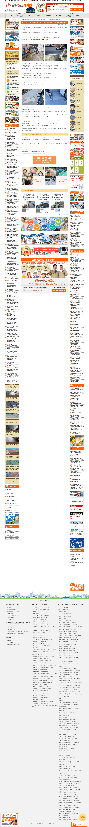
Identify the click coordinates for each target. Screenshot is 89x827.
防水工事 (77, 106)
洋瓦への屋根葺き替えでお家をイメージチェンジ (13, 310)
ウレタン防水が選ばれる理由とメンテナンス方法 (13, 174)
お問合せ (9, 507)
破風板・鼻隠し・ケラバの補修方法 (66, 676)
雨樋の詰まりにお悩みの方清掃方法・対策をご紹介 (77, 465)
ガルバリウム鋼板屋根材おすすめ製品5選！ (77, 236)
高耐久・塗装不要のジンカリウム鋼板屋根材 (13, 334)
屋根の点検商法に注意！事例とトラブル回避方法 (77, 416)
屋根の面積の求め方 (11, 231)
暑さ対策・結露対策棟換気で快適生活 (66, 712)
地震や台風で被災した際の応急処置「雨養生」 (13, 225)
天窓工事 (77, 128)
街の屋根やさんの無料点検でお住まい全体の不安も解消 (33, 151)
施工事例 (30, 15)
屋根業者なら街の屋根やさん (13, 644)
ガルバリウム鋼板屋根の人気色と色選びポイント (69, 650)
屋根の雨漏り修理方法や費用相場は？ (13, 345)
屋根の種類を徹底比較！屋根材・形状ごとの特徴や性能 (70, 655)
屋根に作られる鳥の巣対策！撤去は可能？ (41, 697)
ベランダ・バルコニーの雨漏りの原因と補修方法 (13, 192)
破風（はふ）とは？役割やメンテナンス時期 (13, 381)
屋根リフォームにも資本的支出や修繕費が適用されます (44, 665)
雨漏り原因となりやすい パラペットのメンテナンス (43, 678)
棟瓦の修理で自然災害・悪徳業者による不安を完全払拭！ (71, 694)
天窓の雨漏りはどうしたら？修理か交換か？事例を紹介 (70, 678)
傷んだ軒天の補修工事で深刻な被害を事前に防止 (13, 167)
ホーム (10, 15)
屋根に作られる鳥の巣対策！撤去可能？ (77, 472)
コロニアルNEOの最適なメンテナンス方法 (77, 315)
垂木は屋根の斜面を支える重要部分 (40, 671)
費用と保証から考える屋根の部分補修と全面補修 (43, 667)
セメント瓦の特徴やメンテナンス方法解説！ (13, 196)
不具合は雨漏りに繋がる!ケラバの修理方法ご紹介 (13, 160)
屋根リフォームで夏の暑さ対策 (39, 641)
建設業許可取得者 (11, 496)
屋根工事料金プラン (37, 613)
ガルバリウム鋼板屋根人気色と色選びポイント (77, 233)
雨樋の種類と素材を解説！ (38, 699)
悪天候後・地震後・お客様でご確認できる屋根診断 (69, 614)
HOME (22, 19)
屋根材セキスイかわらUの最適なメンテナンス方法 (77, 312)
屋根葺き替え (78, 83)
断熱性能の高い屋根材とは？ (10, 363)
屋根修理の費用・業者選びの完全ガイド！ (13, 135)
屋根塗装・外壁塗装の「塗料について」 (67, 616)
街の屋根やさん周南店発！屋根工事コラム (16, 633)
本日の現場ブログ (11, 629)
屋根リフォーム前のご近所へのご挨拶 (75, 396)
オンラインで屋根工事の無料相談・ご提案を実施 (77, 389)
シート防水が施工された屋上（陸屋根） (30, 84)
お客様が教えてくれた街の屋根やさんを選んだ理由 (17, 631)
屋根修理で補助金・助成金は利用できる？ (76, 381)
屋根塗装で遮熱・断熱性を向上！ (66, 715)
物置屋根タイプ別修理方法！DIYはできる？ (76, 452)
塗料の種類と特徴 (76, 501)
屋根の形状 (9, 237)
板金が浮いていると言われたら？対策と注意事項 (77, 419)
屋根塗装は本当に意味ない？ (11, 139)
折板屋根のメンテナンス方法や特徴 (66, 666)
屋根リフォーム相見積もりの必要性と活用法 (42, 660)
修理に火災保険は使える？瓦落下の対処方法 (77, 341)
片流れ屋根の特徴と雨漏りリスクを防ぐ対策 (13, 241)
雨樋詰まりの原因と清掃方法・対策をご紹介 (42, 693)
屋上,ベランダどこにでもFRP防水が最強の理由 (13, 185)
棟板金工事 (78, 117)
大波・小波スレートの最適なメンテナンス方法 (13, 210)
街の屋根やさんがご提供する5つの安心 (20, 15)
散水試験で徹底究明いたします (39, 632)
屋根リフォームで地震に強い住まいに (41, 635)
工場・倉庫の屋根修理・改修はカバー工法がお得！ (77, 459)
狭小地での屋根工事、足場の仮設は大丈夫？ (68, 631)
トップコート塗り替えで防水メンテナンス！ (13, 377)
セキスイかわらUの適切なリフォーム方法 (67, 622)
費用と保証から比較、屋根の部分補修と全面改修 (77, 268)
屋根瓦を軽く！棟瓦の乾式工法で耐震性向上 (76, 347)
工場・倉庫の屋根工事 (76, 475)
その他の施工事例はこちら (62, 214)
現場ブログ (27, 19)
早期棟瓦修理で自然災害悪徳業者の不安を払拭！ (13, 207)
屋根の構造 (9, 153)
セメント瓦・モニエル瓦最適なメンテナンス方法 (13, 200)
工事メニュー (59, 15)
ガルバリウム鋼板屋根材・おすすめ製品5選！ (68, 637)
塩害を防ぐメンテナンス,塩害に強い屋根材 (13, 300)
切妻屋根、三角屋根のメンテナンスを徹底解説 (13, 245)
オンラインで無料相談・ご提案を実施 (41, 609)
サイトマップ (10, 510)
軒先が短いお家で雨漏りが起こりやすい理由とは (13, 274)
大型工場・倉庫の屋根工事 (38, 643)
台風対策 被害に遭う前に (38, 633)
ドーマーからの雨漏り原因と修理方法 (12, 355)
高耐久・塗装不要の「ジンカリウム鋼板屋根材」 (69, 734)
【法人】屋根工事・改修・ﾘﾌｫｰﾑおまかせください (77, 485)
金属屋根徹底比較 (62, 773)
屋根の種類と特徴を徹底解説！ (11, 129)
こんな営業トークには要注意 (76, 409)
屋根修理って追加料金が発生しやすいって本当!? (77, 422)
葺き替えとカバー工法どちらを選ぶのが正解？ (77, 275)
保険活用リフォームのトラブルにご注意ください (77, 429)
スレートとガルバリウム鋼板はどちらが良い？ (77, 216)
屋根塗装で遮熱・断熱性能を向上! (76, 368)
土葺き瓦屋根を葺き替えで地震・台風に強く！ (13, 203)
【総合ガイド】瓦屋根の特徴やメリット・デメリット (70, 653)
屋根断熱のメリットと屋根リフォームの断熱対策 (13, 366)
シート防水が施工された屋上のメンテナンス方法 (13, 178)
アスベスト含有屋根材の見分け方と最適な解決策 (13, 277)
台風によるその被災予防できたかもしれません (77, 334)
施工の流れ (49, 15)
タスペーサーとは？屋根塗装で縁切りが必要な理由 (69, 685)
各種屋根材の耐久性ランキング (65, 768)
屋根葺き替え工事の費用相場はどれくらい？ (77, 264)
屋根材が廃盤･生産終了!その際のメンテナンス (12, 307)
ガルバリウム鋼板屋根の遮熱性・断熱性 (77, 229)
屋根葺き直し (78, 111)
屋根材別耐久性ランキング (11, 296)
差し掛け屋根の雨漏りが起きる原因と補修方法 (13, 248)
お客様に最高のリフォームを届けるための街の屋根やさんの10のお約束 (37, 39)
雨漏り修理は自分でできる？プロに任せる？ (13, 143)
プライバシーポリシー (12, 503)
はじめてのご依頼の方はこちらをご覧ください (42, 607)
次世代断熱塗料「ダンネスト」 (74, 364)
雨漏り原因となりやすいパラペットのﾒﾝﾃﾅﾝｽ (13, 181)
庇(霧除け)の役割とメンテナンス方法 (11, 214)
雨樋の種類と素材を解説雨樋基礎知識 (13, 370)
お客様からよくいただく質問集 (65, 620)
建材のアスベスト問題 (12, 280)
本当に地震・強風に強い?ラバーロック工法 (13, 229)
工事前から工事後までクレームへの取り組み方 (77, 399)
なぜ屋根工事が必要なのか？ (77, 254)
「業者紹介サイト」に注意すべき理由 (76, 433)
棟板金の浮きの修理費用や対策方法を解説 (13, 150)
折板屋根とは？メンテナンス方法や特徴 (77, 298)
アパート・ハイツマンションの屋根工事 (76, 478)
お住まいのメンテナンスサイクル (66, 755)
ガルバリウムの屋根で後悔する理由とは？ (12, 323)
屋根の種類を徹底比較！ (74, 278)
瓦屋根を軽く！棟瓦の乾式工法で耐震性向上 (68, 721)
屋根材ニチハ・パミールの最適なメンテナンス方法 (77, 308)
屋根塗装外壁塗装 (77, 123)
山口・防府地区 (10, 532)
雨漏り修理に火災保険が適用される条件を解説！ (77, 374)
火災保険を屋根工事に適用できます (40, 637)
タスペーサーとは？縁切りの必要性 (11, 171)
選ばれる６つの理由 (11, 609)
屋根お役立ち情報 (75, 330)
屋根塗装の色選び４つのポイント (75, 361)
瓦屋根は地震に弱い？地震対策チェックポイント (77, 351)
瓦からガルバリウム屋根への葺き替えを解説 (77, 223)
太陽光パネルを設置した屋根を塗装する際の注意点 (43, 701)
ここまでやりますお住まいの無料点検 (68, 15)
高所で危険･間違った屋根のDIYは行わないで (68, 738)
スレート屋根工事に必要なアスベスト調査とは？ (13, 374)
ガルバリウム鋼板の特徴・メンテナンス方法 (68, 732)
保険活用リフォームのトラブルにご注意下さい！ (69, 783)
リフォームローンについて (38, 663)
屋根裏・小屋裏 (10, 251)
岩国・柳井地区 (10, 535)
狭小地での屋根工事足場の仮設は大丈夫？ (76, 318)
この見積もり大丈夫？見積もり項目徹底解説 (76, 403)
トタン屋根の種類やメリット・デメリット (76, 295)
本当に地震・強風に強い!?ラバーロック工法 (68, 794)
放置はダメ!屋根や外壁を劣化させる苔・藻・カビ (13, 303)
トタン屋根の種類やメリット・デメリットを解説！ (69, 664)
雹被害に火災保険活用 (63, 815)
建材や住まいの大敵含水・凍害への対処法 (12, 258)
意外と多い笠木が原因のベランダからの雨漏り (13, 163)
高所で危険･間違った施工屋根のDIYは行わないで (13, 337)
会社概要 (78, 15)
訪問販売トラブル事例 (76, 412)
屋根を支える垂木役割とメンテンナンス (12, 341)
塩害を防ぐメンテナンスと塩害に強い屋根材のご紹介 (70, 787)
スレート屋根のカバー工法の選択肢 (77, 285)
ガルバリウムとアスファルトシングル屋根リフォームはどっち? (13, 314)
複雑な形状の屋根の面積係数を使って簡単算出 (13, 235)
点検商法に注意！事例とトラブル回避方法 (41, 623)
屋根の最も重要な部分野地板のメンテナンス (12, 286)
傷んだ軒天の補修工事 (63, 750)
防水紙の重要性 (10, 283)
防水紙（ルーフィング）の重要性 (66, 762)
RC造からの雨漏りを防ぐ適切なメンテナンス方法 (13, 348)
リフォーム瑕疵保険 (11, 615)
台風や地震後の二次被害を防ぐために (77, 344)
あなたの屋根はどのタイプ (64, 611)
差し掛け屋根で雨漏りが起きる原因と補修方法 (68, 798)
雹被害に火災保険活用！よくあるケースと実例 (77, 378)
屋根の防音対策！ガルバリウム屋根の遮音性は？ (77, 246)
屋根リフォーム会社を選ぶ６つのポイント (77, 328)
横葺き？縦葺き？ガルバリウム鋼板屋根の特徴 (77, 239)
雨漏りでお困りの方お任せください (40, 617)
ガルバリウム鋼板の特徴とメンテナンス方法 (13, 330)
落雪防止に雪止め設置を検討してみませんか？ (42, 686)
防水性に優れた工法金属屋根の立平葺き (11, 221)
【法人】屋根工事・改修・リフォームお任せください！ (44, 649)
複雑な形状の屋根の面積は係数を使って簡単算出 (69, 708)
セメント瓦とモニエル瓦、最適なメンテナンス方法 (69, 670)
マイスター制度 (10, 619)
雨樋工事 (77, 100)
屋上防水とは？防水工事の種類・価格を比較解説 (13, 189)
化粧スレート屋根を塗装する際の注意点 (75, 305)
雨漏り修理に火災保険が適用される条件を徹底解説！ (70, 819)
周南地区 (9, 530)
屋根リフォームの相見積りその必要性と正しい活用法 (77, 393)
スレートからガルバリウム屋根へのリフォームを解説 (77, 219)
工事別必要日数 (74, 324)
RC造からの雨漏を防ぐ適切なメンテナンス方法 (68, 736)
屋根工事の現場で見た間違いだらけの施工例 (76, 357)
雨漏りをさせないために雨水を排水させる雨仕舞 (13, 264)
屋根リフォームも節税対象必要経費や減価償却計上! (77, 488)
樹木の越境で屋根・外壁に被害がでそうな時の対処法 (77, 426)
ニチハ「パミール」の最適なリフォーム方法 (68, 624)
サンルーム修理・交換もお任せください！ (77, 455)
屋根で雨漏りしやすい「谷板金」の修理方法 (12, 268)
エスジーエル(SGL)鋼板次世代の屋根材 (12, 326)
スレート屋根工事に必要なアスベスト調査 (67, 729)
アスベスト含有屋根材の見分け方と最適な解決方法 (69, 727)
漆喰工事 (77, 95)
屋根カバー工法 (79, 89)
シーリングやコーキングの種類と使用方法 (13, 218)
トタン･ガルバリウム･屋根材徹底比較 (12, 319)
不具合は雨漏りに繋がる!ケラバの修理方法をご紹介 (69, 687)
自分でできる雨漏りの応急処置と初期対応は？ (77, 371)
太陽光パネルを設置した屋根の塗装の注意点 (77, 301)
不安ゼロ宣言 (10, 613)
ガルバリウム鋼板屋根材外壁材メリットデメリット (77, 243)
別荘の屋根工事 (74, 481)
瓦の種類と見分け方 (11, 270)
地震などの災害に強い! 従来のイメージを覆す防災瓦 (69, 725)
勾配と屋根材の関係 (11, 261)
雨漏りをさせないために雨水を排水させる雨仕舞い (69, 800)
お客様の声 (39, 15)
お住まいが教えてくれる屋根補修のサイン (77, 271)
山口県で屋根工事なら (12, 500)
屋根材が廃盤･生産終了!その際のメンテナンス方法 (69, 691)
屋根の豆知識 (10, 289)
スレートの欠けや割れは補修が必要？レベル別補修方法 (70, 663)
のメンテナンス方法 (43, 84)
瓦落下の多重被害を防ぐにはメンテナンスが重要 (77, 337)
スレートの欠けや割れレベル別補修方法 (76, 288)
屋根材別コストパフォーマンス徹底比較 (13, 292)
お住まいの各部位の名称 (13, 132)
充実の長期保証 (10, 617)
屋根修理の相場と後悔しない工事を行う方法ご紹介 (43, 656)
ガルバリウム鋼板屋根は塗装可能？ (77, 226)
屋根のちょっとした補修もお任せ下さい (41, 619)
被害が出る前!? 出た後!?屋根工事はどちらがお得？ (77, 406)
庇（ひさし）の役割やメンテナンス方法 (13, 352)
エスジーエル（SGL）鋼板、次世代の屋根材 (68, 777)
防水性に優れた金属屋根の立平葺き (66, 779)
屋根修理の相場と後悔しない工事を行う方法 (76, 261)
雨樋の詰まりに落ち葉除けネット (40, 695)
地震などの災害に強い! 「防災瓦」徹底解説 (76, 354)
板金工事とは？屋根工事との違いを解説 (13, 146)
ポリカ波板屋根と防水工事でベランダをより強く (77, 462)
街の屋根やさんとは (11, 607)
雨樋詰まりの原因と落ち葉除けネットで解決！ (77, 469)
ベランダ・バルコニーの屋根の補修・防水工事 (42, 639)
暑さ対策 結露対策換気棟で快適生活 (11, 254)
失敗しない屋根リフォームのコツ (76, 258)
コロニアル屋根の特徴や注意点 (75, 291)
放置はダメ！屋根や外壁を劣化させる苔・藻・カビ (69, 789)
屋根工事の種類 (76, 78)
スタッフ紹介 (10, 493)
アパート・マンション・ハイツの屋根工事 (41, 645)
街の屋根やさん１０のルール (13, 611)
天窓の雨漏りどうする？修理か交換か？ (13, 359)
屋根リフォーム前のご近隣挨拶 (39, 621)
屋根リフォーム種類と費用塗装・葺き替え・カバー (77, 281)
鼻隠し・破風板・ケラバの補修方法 (13, 156)
